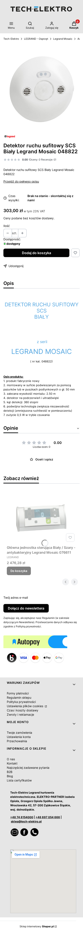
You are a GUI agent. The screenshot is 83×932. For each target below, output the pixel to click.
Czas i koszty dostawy (22, 710)
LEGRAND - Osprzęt (36, 38)
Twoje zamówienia (19, 732)
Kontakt (12, 763)
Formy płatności (18, 693)
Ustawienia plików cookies (25, 706)
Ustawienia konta (19, 737)
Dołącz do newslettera (26, 608)
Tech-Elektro (11, 38)
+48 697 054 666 (48, 817)
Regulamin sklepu (19, 697)
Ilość (6, 226)
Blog (10, 776)
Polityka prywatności (21, 702)
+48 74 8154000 (21, 817)
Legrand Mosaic (62, 38)
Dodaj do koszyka (36, 253)
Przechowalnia (17, 741)
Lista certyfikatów (19, 780)
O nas (11, 759)
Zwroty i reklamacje (20, 714)
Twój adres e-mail (15, 597)
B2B (9, 772)
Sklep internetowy (37, 926)
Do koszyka (18, 571)
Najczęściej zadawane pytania (28, 767)
